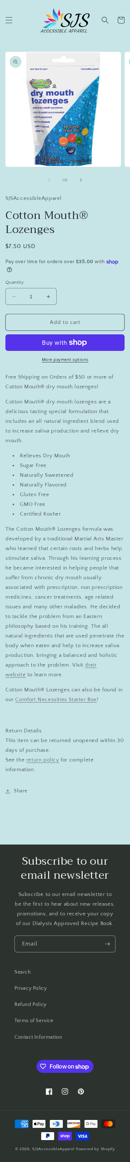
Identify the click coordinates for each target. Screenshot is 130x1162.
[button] (9, 20)
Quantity (14, 282)
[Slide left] (49, 180)
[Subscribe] (107, 943)
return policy (42, 760)
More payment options (65, 359)
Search (22, 972)
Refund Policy (30, 1004)
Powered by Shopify (95, 1149)
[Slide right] (81, 180)
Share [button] (20, 791)
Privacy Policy (30, 988)
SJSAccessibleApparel (53, 1149)
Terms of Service (33, 1021)
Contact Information (38, 1037)
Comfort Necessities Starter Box (56, 699)
